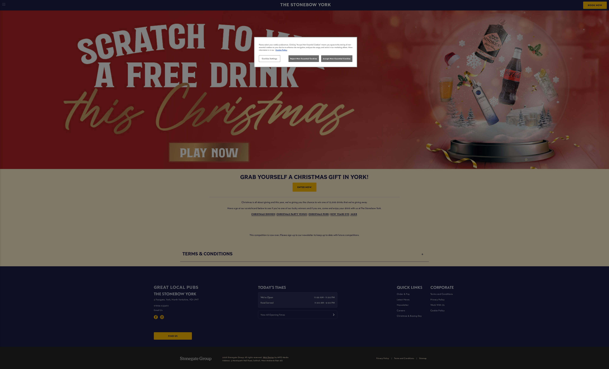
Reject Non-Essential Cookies (303, 58)
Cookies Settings (269, 58)
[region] (305, 52)
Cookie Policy (281, 50)
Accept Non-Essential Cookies (337, 58)
